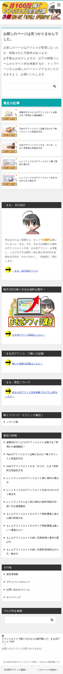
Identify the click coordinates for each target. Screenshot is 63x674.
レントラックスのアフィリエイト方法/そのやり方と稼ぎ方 (38, 179)
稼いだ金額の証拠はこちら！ (27, 363)
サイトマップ (13, 597)
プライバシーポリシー (18, 582)
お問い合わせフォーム (18, 589)
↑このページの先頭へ (47, 669)
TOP (31, 640)
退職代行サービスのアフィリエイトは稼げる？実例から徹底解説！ (38, 113)
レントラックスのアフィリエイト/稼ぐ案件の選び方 (38, 163)
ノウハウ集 (12, 422)
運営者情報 (12, 574)
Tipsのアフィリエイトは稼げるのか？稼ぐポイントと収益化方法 (38, 130)
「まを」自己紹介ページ (25, 270)
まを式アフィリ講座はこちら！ (28, 335)
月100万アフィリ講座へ (15, 669)
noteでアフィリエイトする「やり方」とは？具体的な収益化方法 (38, 146)
